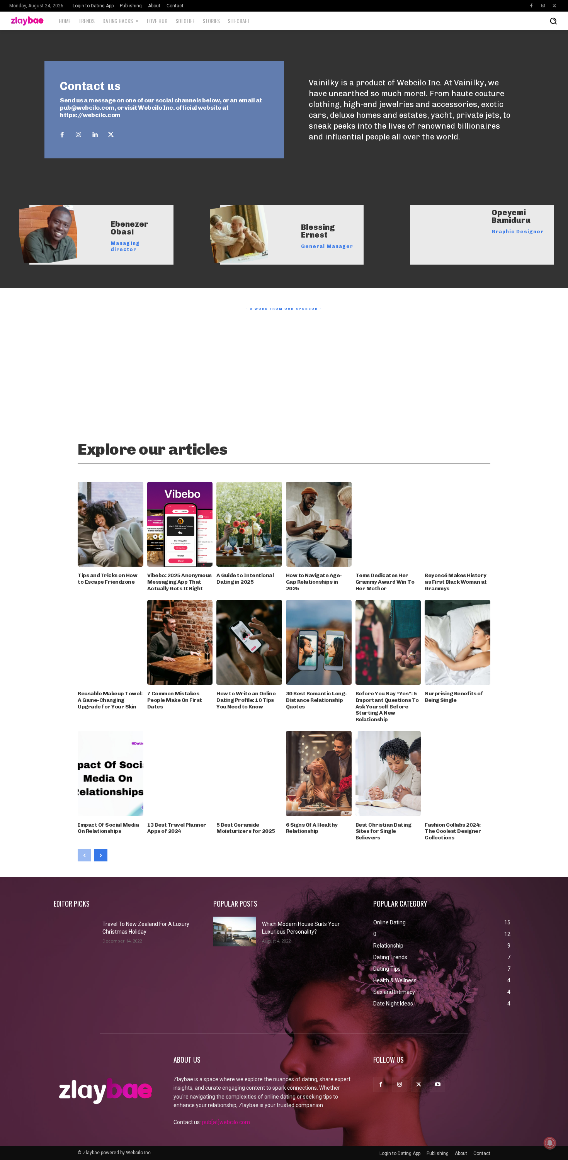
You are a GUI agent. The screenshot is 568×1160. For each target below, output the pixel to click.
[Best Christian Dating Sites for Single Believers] (388, 773)
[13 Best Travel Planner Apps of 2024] (180, 773)
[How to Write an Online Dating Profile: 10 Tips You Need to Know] (249, 642)
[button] (553, 21)
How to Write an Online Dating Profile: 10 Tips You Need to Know (245, 700)
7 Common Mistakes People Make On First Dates (174, 700)
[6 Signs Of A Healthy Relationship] (319, 773)
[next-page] (100, 855)
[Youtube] (437, 1084)
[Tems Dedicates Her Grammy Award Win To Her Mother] (388, 524)
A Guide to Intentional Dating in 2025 (245, 578)
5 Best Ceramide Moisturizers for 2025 (245, 828)
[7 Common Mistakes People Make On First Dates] (180, 642)
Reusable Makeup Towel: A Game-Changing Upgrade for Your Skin (110, 700)
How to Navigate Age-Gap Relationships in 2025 (314, 582)
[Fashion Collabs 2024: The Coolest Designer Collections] (457, 773)
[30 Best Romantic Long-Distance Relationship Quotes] (319, 642)
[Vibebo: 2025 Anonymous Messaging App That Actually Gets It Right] (180, 524)
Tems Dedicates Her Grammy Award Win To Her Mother (385, 582)
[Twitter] (554, 6)
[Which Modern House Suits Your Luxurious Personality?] (234, 931)
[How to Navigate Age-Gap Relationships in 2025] (319, 524)
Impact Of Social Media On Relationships (108, 828)
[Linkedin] (94, 135)
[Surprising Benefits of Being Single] (457, 642)
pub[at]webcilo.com (226, 1122)
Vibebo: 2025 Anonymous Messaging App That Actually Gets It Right (179, 582)
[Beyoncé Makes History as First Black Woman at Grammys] (457, 524)
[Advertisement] (284, 368)
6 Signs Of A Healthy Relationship (312, 828)
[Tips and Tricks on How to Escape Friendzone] (110, 524)
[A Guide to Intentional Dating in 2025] (249, 524)
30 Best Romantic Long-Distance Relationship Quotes (316, 700)
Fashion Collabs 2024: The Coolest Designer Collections (453, 831)
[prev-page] (84, 855)
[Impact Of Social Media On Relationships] (110, 773)
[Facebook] (531, 6)
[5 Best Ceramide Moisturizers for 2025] (249, 773)
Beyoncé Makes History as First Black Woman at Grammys (456, 582)
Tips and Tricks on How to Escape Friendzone (107, 578)
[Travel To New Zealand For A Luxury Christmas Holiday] (75, 931)
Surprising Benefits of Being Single (454, 696)
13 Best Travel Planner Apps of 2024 (176, 828)
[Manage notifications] (550, 1143)
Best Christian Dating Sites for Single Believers (383, 831)
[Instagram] (543, 6)
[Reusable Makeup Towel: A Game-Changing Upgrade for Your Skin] (110, 642)
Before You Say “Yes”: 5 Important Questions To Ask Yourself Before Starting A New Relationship (387, 706)
